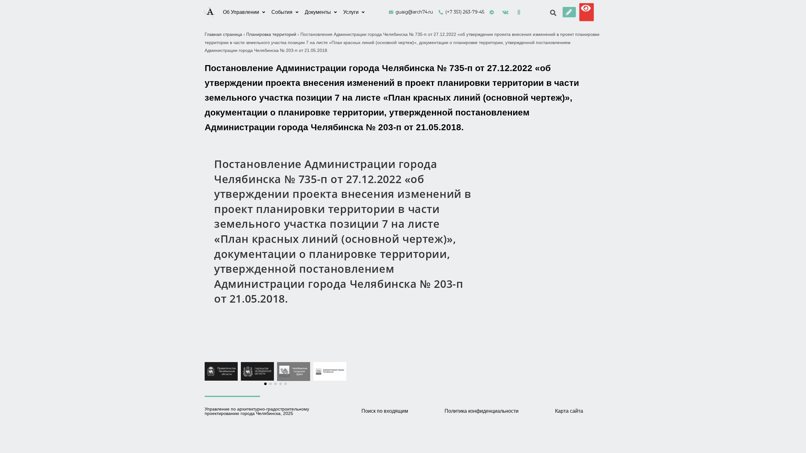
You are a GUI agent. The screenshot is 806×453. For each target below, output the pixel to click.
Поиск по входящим (384, 411)
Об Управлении (241, 12)
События (281, 12)
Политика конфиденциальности (482, 411)
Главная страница (223, 34)
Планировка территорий (271, 34)
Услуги (351, 12)
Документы (318, 12)
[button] (569, 12)
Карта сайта (569, 411)
